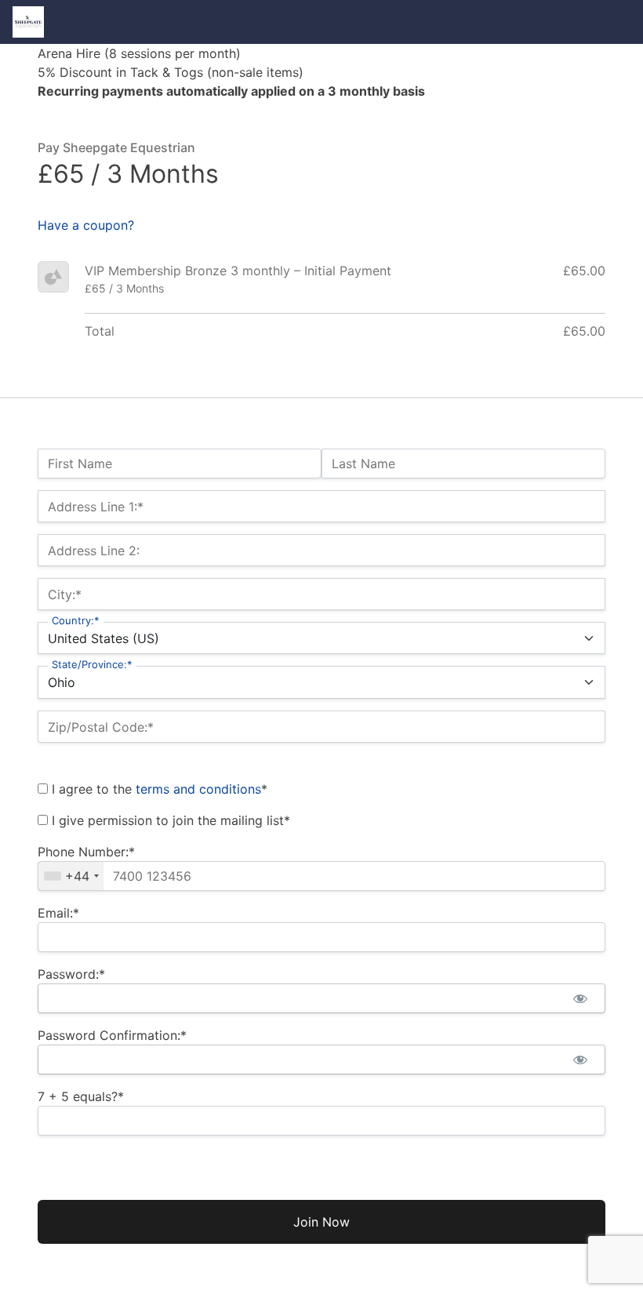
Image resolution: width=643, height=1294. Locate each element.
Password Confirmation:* (112, 1035)
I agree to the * (157, 789)
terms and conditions (198, 789)
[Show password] (579, 998)
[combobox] (71, 876)
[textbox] (321, 876)
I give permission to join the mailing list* (169, 820)
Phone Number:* (86, 852)
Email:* (58, 913)
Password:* (71, 974)
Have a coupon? (86, 225)
